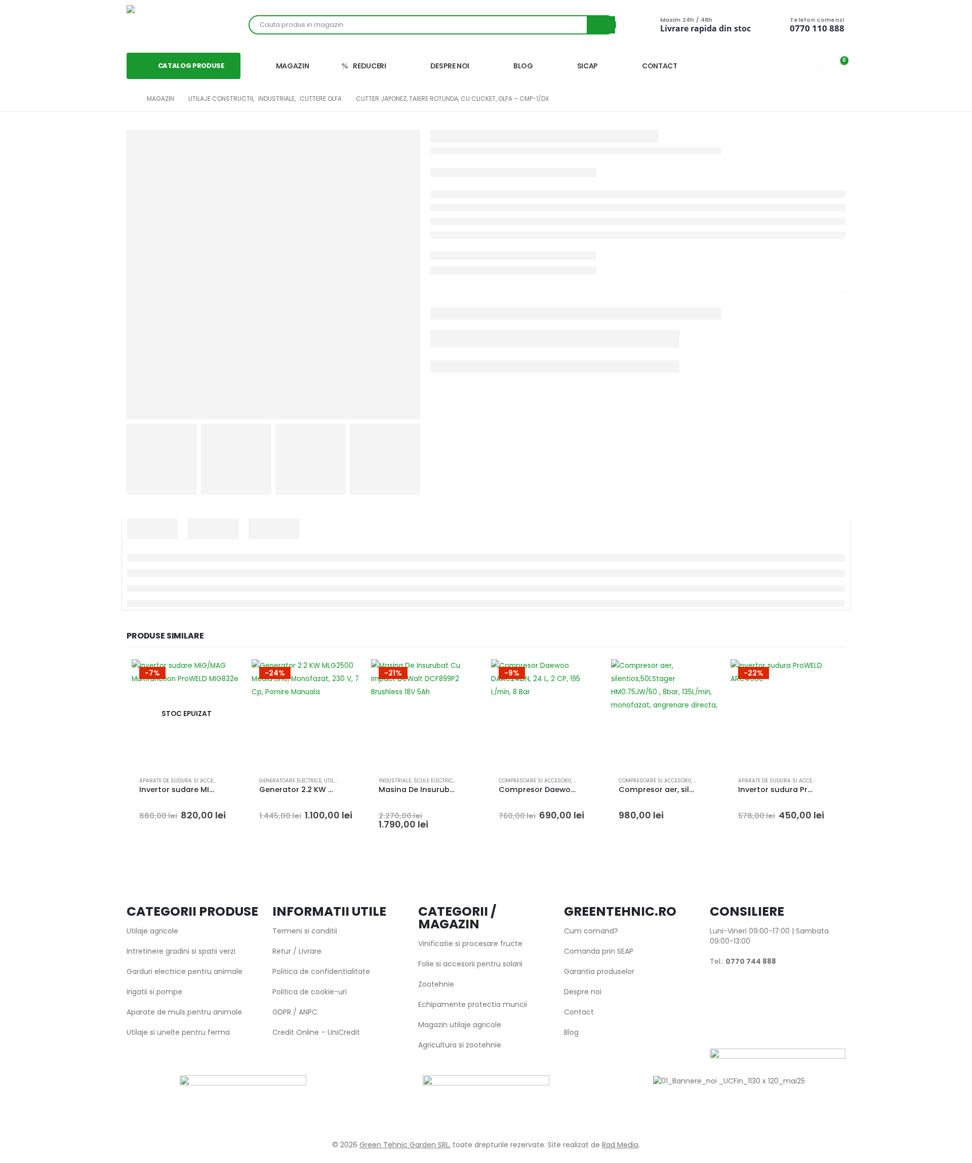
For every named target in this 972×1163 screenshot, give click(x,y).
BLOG (523, 66)
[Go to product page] (666, 714)
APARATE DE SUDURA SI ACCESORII (183, 780)
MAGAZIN (292, 66)
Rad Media (620, 1145)
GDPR (281, 1012)
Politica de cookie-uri (309, 992)
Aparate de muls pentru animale (184, 1012)
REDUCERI (369, 66)
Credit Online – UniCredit (316, 1032)
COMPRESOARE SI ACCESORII (535, 780)
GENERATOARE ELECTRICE (290, 780)
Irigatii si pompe (154, 992)
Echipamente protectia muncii (472, 1004)
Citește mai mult (225, 676)
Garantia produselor (599, 971)
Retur (281, 951)
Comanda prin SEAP (598, 951)
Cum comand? (591, 931)
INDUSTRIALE (395, 780)
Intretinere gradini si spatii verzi (181, 951)
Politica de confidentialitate (321, 971)
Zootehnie (436, 984)
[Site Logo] (162, 25)
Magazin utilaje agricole (459, 1025)
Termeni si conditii (304, 931)
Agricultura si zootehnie (459, 1045)
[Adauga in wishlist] (228, 780)
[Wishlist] (806, 65)
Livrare (310, 951)
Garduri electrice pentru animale (184, 971)
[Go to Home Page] (130, 98)
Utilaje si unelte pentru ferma (178, 1032)
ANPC (308, 1012)
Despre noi (582, 992)
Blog (571, 1032)
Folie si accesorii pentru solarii (470, 964)
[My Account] (775, 65)
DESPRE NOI (450, 66)
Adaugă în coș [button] (344, 676)
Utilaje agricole (152, 931)
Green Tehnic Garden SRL (404, 1145)
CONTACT (659, 66)
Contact (579, 1012)
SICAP (587, 66)
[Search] (601, 24)
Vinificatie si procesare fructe (470, 944)
